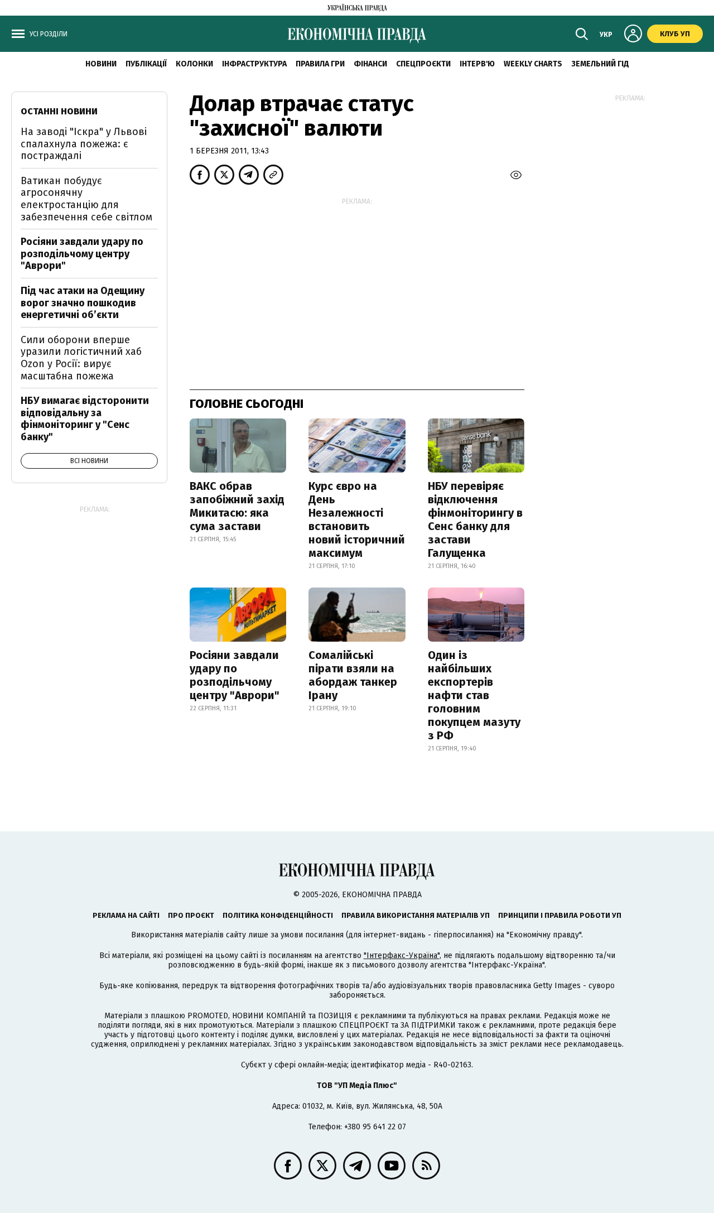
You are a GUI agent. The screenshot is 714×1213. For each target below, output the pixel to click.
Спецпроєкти (423, 64)
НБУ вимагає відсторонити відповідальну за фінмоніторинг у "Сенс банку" (85, 418)
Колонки (194, 64)
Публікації (146, 64)
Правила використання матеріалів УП (415, 915)
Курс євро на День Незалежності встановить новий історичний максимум (356, 519)
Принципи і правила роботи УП (559, 915)
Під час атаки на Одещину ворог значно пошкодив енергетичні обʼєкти (82, 303)
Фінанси (370, 64)
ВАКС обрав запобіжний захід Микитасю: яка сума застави (237, 506)
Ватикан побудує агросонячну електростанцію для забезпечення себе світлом (86, 199)
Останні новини (59, 111)
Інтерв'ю (477, 64)
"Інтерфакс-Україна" (402, 955)
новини (101, 64)
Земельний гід (600, 64)
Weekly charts (533, 64)
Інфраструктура (254, 64)
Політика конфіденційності (278, 915)
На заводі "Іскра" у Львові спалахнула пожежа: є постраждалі (84, 144)
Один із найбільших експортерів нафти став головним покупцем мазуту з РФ (474, 695)
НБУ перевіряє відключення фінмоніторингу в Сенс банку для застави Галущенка (475, 519)
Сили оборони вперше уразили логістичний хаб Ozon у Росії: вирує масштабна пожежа (81, 358)
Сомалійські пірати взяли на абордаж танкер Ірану (352, 675)
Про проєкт (191, 915)
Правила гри (320, 64)
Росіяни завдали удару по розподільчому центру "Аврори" (234, 675)
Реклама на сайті (126, 915)
